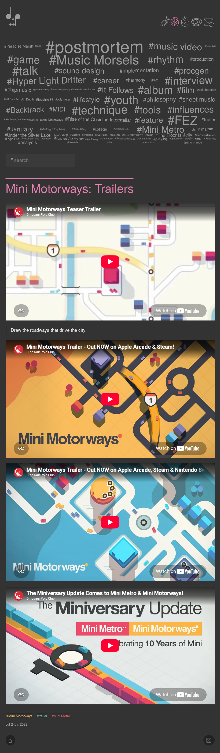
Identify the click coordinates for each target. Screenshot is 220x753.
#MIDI (57, 109)
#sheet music (197, 99)
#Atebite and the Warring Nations (21, 119)
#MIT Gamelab (11, 99)
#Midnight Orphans (52, 128)
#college (100, 129)
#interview (189, 80)
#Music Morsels (94, 59)
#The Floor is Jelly (173, 134)
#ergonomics (144, 139)
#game (23, 59)
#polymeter (62, 99)
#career (106, 80)
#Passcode (72, 142)
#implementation (139, 70)
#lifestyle (86, 99)
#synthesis (87, 135)
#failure (188, 138)
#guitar (148, 135)
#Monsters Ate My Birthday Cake (75, 138)
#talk (25, 70)
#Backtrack (25, 109)
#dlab (110, 142)
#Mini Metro (160, 129)
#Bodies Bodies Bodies (83, 89)
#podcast (46, 139)
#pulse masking (41, 89)
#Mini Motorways (51, 119)
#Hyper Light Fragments (107, 135)
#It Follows (115, 89)
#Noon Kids (148, 142)
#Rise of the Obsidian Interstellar (98, 119)
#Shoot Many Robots (132, 135)
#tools (147, 109)
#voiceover (210, 46)
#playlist (160, 138)
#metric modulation (60, 89)
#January (20, 129)
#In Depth (27, 99)
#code (38, 46)
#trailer (208, 119)
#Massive (75, 135)
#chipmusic (17, 89)
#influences (190, 109)
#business (44, 99)
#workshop (60, 134)
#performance (193, 142)
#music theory (79, 129)
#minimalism (203, 129)
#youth (121, 99)
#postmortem (94, 45)
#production (202, 59)
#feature (148, 119)
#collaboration (206, 89)
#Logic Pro (12, 138)
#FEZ (182, 119)
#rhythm (165, 59)
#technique (99, 109)
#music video (175, 46)
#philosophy (159, 99)
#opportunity (176, 139)
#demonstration (205, 134)
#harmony (135, 80)
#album (155, 89)
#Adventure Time (30, 138)
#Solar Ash (210, 138)
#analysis (27, 142)
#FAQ (154, 80)
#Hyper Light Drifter (46, 80)
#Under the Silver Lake (28, 135)
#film (186, 89)
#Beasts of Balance (125, 138)
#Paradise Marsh (18, 46)
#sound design (79, 69)
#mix (198, 138)
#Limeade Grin (121, 129)
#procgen (191, 70)
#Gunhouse (106, 139)
